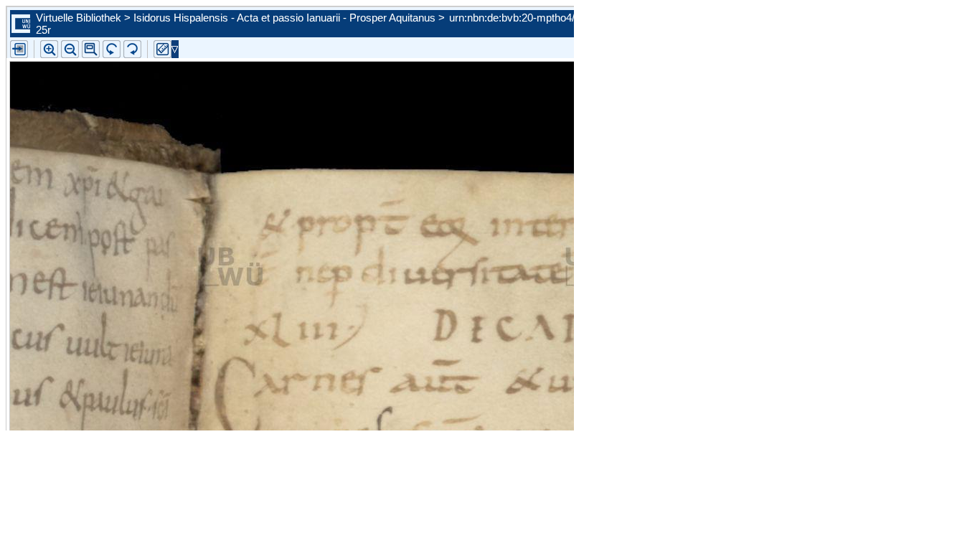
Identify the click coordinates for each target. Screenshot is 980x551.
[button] (91, 49)
